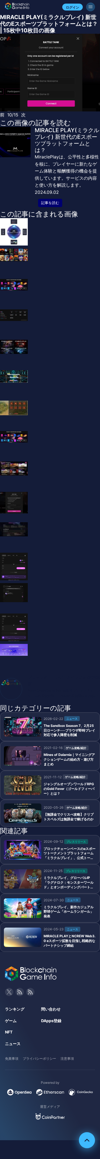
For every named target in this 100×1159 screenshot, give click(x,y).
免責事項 (11, 1058)
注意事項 (67, 1058)
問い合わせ (51, 1009)
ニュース (13, 1043)
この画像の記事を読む (35, 123)
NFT (8, 1032)
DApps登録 (51, 1020)
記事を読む (50, 203)
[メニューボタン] (90, 6)
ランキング (14, 1009)
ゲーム (11, 1020)
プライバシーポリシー (39, 1058)
